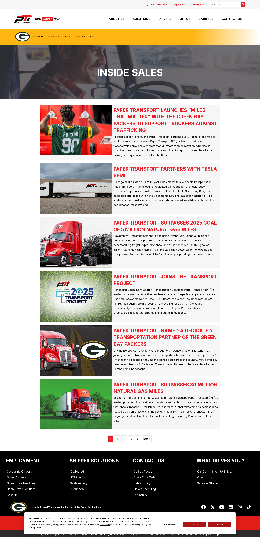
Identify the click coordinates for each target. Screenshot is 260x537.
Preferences (169, 524)
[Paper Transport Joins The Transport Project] (130, 296)
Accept (220, 524)
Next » (146, 439)
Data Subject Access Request (186, 534)
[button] (203, 507)
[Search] (243, 4)
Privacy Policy (109, 534)
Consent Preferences (153, 534)
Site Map (213, 534)
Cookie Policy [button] (105, 525)
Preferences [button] (40, 528)
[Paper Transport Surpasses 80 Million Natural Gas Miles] (130, 404)
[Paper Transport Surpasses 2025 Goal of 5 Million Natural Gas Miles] (130, 242)
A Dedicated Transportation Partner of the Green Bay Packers (63, 36)
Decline (195, 524)
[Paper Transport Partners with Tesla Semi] (130, 188)
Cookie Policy (129, 534)
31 (138, 439)
